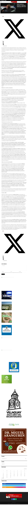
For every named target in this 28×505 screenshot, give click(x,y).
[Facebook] (12, 499)
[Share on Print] (3, 43)
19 (17, 474)
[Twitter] (14, 499)
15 (3, 474)
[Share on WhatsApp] (3, 41)
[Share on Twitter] (14, 40)
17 (10, 474)
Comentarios (11, 503)
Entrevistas (15, 503)
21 (24, 474)
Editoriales (9, 503)
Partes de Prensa (18, 503)
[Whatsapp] (16, 499)
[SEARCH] (25, 458)
